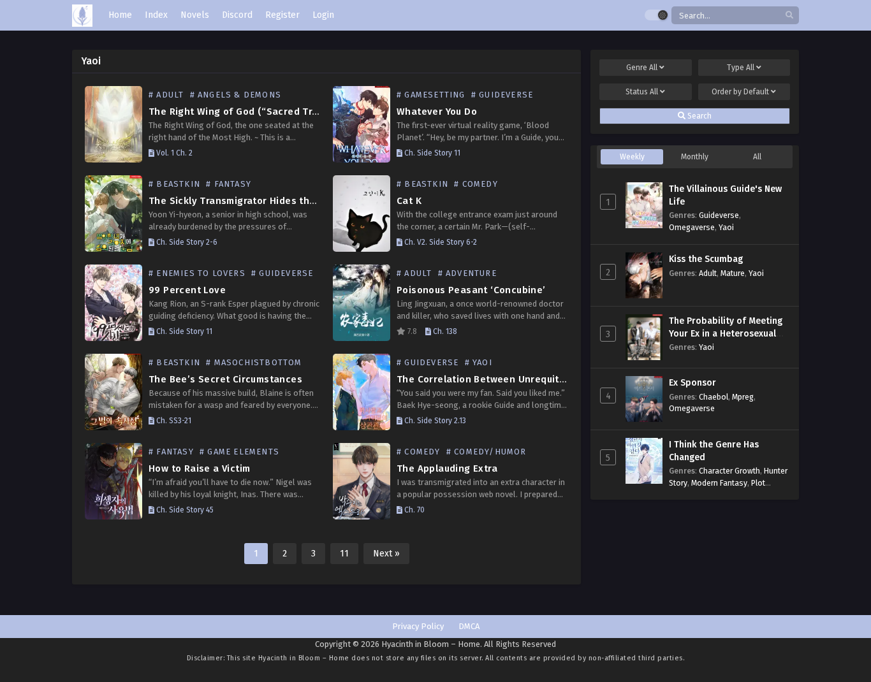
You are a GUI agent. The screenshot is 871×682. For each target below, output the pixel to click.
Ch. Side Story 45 (184, 509)
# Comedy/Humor (486, 451)
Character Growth (729, 470)
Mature (733, 273)
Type (740, 67)
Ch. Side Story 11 (431, 153)
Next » (386, 553)
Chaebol (713, 397)
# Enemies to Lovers (197, 273)
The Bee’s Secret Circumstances (225, 379)
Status (642, 91)
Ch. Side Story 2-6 (185, 242)
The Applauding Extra (447, 468)
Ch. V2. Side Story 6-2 (439, 242)
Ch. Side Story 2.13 (434, 420)
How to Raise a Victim (199, 468)
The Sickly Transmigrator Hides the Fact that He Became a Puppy (303, 201)
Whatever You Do (437, 111)
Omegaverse (692, 227)
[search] (789, 15)
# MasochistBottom (254, 362)
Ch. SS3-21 (172, 420)
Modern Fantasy (719, 483)
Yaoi (726, 227)
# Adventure (467, 273)
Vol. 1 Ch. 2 (173, 153)
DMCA (468, 626)
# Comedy (476, 184)
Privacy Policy (418, 626)
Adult (708, 273)
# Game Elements (239, 451)
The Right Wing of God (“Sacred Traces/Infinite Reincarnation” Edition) (318, 111)
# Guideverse (502, 94)
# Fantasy (228, 184)
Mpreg (743, 397)
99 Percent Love (187, 290)
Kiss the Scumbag (706, 259)
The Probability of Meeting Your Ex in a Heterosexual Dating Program (725, 333)
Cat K (409, 201)
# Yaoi (478, 362)
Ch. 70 (413, 509)
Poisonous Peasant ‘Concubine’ (471, 290)
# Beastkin (174, 184)
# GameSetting (431, 94)
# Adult (166, 94)
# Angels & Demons (235, 94)
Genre (641, 67)
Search (698, 116)
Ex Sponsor (692, 382)
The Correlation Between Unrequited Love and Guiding (526, 379)
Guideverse (719, 215)
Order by (740, 91)
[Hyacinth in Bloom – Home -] (82, 15)
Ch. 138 (444, 331)
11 (344, 553)
